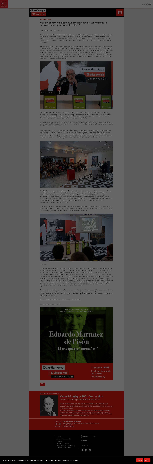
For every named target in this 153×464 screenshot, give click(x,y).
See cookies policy (74, 460)
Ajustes (140, 460)
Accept (147, 460)
